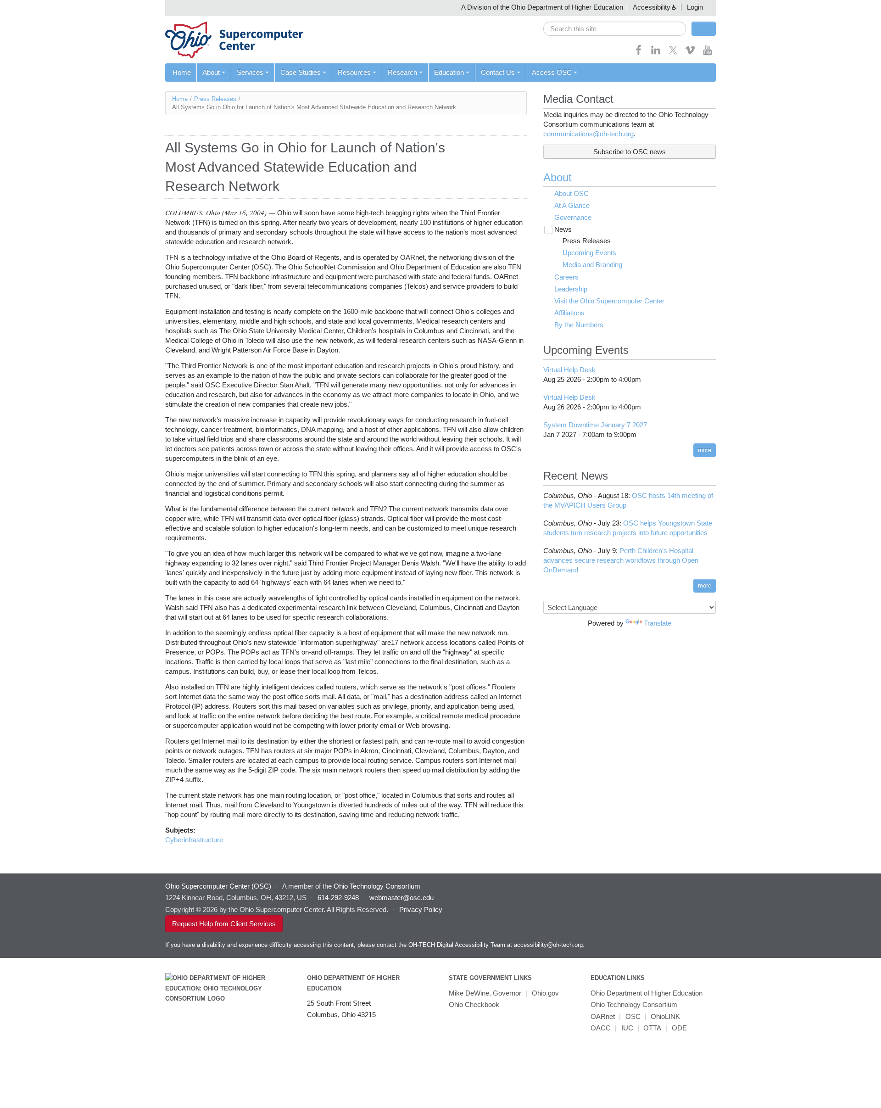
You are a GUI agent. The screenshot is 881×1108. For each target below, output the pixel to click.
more (704, 450)
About (211, 72)
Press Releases (215, 98)
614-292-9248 (338, 897)
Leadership (570, 289)
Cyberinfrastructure (194, 840)
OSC (633, 1016)
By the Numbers (578, 325)
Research (402, 72)
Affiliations (569, 313)
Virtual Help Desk (569, 370)
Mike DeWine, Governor (485, 993)
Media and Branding (592, 265)
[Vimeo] (690, 53)
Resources (354, 72)
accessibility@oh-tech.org (548, 944)
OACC (601, 1028)
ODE (679, 1028)
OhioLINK (665, 1016)
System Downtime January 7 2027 (595, 425)
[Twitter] (673, 53)
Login (695, 7)
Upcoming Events (589, 253)
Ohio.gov (545, 993)
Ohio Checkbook (474, 1004)
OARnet (603, 1016)
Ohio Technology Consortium (634, 1004)
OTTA (652, 1028)
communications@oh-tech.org (588, 134)
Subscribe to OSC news (629, 152)
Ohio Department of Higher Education (647, 993)
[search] (614, 29)
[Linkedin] (655, 53)
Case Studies (300, 72)
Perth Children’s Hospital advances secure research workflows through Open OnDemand (620, 560)
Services (250, 72)
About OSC (571, 193)
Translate (657, 623)
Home (182, 72)
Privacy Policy (420, 909)
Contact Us (498, 72)
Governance (572, 217)
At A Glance (572, 205)
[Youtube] (707, 53)
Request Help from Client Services (224, 924)
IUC (627, 1028)
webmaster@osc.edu (401, 897)
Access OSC (552, 72)
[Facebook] (638, 53)
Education (449, 72)
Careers (566, 277)
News (563, 229)
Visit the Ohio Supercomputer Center (609, 301)
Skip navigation (25, 7)
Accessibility (651, 7)
